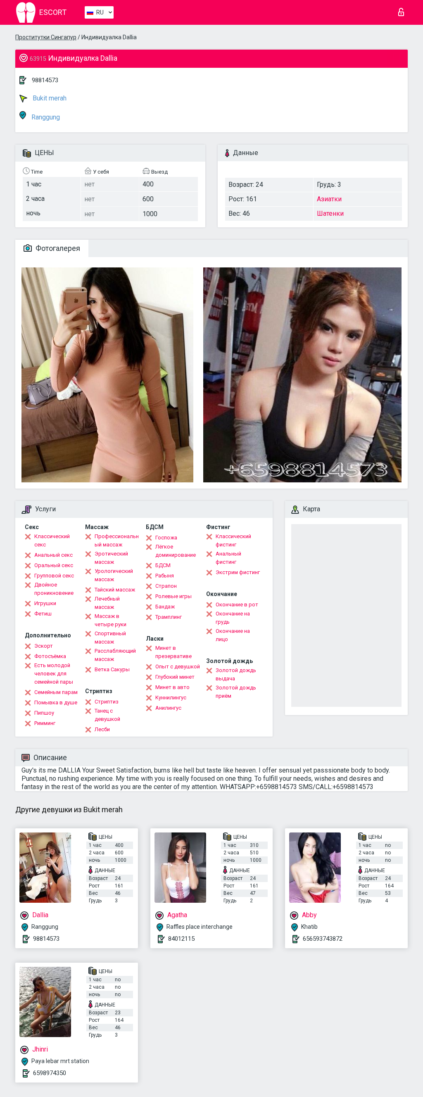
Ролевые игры (173, 596)
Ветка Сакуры (112, 669)
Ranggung (45, 117)
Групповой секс (54, 575)
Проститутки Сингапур (45, 37)
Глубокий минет (175, 677)
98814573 (45, 80)
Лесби (102, 729)
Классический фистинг (233, 540)
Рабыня (164, 575)
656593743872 (322, 938)
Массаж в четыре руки (110, 620)
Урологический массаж (114, 575)
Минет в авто (172, 687)
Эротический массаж (111, 558)
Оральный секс (53, 565)
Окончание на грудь (233, 618)
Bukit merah (49, 98)
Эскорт (43, 646)
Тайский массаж (115, 590)
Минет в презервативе (173, 652)
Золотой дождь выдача (236, 674)
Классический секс (52, 540)
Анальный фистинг (228, 558)
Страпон (166, 586)
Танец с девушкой (107, 715)
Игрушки (45, 603)
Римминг (44, 723)
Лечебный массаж (107, 603)
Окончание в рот (237, 604)
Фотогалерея (57, 248)
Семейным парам (56, 692)
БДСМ (163, 565)
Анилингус (168, 708)
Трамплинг (168, 617)
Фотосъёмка (50, 656)
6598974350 (49, 1073)
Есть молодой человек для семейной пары (53, 673)
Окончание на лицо (233, 635)
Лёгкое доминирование (175, 551)
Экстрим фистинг (238, 572)
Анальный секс (53, 555)
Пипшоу (44, 713)
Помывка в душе (55, 702)
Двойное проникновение (54, 589)
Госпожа (166, 537)
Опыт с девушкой (177, 666)
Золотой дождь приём (236, 691)
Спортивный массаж (110, 637)
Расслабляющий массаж (115, 655)
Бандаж (165, 606)
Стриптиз (107, 702)
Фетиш (43, 614)
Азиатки (329, 199)
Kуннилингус (170, 697)
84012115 (181, 938)
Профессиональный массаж (117, 540)
